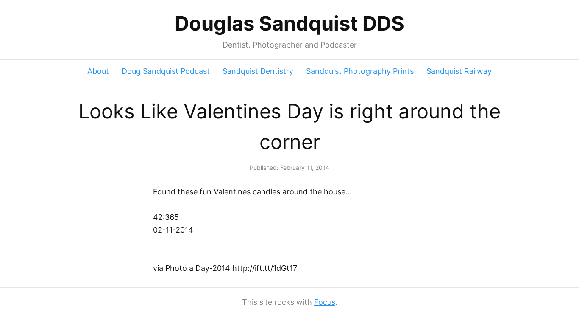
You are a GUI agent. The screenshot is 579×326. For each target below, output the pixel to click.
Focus (324, 302)
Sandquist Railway (459, 71)
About (98, 71)
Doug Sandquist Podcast (166, 71)
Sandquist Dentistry (258, 71)
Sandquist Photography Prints (360, 71)
